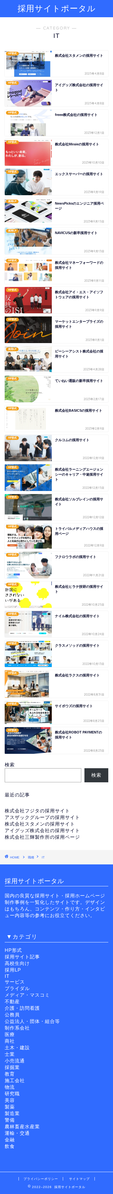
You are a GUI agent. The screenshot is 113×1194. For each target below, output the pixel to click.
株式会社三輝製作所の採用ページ (42, 837)
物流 (10, 1087)
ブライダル (17, 988)
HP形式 (13, 950)
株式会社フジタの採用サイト (37, 810)
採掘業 (12, 1067)
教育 (10, 1074)
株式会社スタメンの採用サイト (40, 823)
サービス (15, 981)
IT (7, 976)
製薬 (10, 1106)
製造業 (12, 1113)
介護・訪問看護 (22, 1008)
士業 (10, 1054)
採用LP (13, 969)
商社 (10, 1041)
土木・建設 (17, 1047)
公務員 (12, 1014)
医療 (10, 1034)
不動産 (12, 1001)
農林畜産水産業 (22, 1126)
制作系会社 (17, 1027)
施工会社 (15, 1080)
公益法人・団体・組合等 (32, 1021)
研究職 (12, 1093)
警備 (10, 1120)
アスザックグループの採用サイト (42, 817)
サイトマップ (79, 1179)
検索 (10, 764)
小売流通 (15, 1060)
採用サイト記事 (22, 956)
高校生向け (17, 963)
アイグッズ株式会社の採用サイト (42, 830)
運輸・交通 (17, 1133)
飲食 (10, 1146)
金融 (10, 1139)
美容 (10, 1100)
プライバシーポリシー (41, 1179)
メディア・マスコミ (27, 995)
